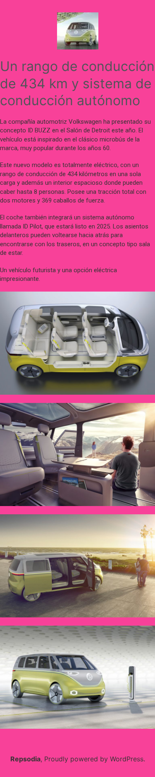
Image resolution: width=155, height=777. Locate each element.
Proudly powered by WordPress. (94, 759)
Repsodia (25, 759)
